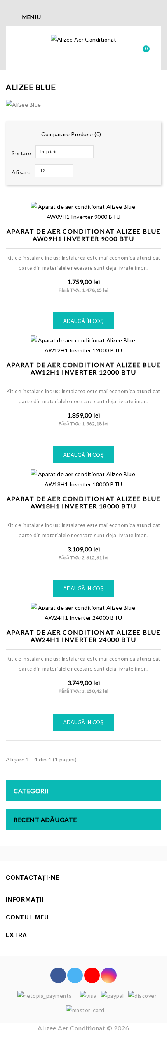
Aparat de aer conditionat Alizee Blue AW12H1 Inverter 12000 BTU (83, 368)
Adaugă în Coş (83, 321)
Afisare (21, 172)
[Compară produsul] (92, 202)
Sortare (21, 153)
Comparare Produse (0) (71, 134)
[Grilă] (16, 134)
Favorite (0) (114, 54)
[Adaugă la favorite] (74, 202)
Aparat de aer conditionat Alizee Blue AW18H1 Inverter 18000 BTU (83, 502)
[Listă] (28, 134)
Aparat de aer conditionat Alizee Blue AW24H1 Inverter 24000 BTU (83, 635)
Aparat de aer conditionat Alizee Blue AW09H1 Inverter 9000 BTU (83, 234)
